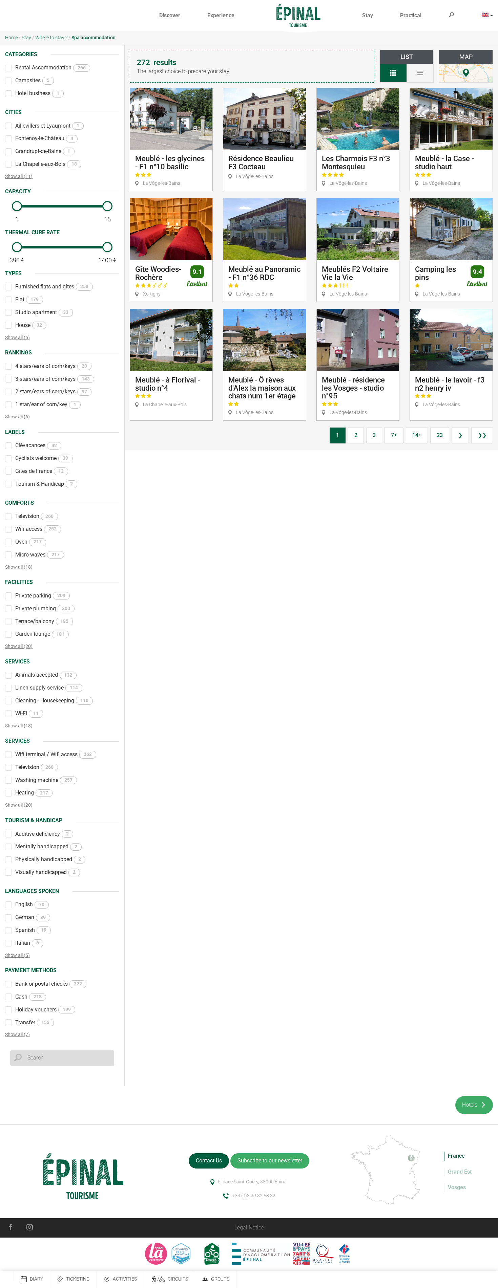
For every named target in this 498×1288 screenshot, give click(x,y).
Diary (36, 1279)
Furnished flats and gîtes (51, 286)
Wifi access (36, 529)
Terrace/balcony (41, 621)
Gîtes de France (39, 471)
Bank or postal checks (48, 984)
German (30, 917)
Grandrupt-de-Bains (42, 151)
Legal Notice (249, 1227)
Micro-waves (37, 554)
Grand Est (460, 1172)
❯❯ (482, 435)
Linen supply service (46, 687)
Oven (28, 542)
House (28, 325)
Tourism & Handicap (44, 484)
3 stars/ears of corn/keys (52, 379)
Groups (220, 1279)
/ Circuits (172, 1279)
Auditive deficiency (42, 834)
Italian (27, 943)
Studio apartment (41, 312)
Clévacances (36, 445)
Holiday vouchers (43, 1009)
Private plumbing (42, 608)
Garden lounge (39, 634)
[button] (170, 15)
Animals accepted (43, 675)
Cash (28, 997)
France (456, 1156)
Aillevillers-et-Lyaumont (47, 126)
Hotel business (37, 93)
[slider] (17, 206)
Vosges (457, 1187)
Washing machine (43, 780)
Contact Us (209, 1160)
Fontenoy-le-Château (44, 138)
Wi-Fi (27, 713)
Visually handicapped (45, 872)
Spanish (30, 930)
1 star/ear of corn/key (45, 404)
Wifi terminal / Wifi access (53, 754)
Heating (31, 792)
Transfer (32, 1022)
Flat (27, 299)
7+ (394, 435)
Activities (125, 1279)
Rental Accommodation (50, 67)
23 (440, 435)
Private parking (40, 595)
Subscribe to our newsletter (269, 1160)
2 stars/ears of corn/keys (51, 391)
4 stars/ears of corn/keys (51, 366)
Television (34, 516)
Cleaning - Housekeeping (51, 700)
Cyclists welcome (41, 458)
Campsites (32, 80)
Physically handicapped (48, 859)
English (29, 904)
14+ (416, 435)
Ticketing (78, 1279)
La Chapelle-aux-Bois (46, 164)
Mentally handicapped (46, 846)
